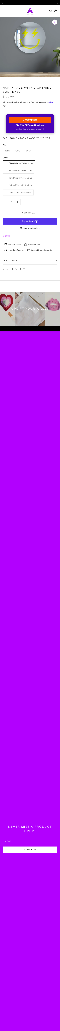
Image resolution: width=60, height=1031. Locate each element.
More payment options (30, 228)
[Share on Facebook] (12, 269)
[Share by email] (24, 269)
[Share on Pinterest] (20, 269)
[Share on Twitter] (16, 269)
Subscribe (30, 849)
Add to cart (30, 213)
